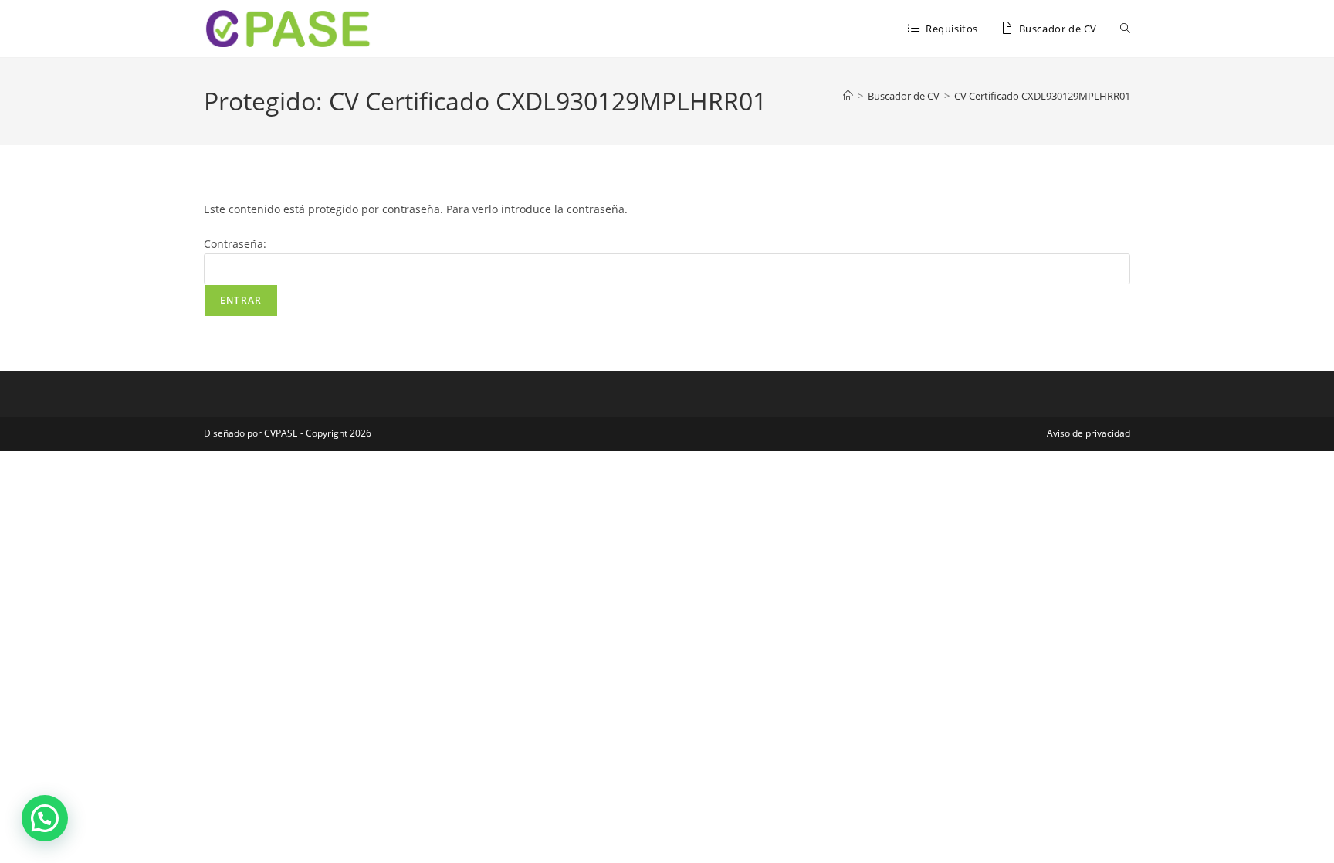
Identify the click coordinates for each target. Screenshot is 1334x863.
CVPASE (281, 433)
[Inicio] (848, 96)
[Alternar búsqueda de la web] (1125, 28)
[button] (45, 818)
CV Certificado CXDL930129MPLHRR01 (1042, 96)
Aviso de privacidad (1088, 433)
